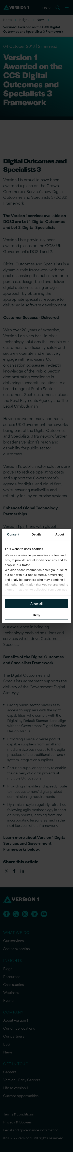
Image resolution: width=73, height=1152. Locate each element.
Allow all (36, 603)
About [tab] (59, 534)
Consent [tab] (13, 534)
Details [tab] (37, 534)
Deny (36, 615)
